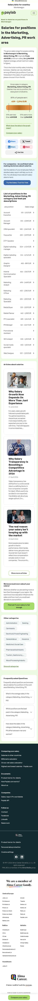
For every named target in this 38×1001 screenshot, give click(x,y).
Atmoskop (5, 917)
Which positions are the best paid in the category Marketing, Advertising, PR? (17, 712)
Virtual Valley (24, 943)
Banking (25, 623)
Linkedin (4, 819)
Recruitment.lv (7, 952)
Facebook (5, 816)
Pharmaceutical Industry (15, 650)
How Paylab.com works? (10, 782)
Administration (11, 623)
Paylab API (5, 800)
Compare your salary (19, 997)
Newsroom (5, 823)
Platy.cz (22, 911)
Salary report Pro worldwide (12, 797)
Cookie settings (7, 852)
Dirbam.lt (5, 939)
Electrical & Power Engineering (17, 634)
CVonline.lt (5, 930)
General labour (11, 639)
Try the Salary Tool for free (17, 183)
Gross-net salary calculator (11, 763)
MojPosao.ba (24, 933)
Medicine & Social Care (14, 644)
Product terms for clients (11, 778)
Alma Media (26, 868)
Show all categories (11, 666)
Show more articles (19, 573)
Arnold (22, 898)
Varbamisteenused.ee (9, 955)
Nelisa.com (5, 920)
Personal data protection (10, 847)
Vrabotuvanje (24, 936)
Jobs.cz (5, 898)
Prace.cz (5, 907)
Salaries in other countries (11, 755)
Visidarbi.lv (5, 943)
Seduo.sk (23, 907)
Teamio (22, 901)
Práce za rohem (7, 914)
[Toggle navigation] (34, 13)
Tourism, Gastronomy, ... (15, 655)
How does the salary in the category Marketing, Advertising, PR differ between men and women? (18, 729)
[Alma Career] (19, 977)
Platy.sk (22, 914)
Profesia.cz (6, 904)
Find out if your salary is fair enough (19, 606)
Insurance (25, 639)
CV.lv (4, 933)
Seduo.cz (23, 904)
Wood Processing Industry (15, 660)
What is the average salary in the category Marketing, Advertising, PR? (18, 697)
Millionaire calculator (9, 759)
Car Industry (10, 628)
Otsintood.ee (6, 946)
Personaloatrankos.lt (8, 949)
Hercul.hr (23, 939)
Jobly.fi (4, 966)
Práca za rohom (7, 911)
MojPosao (23, 930)
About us (4, 785)
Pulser (22, 946)
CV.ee (4, 936)
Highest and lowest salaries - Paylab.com (16, 766)
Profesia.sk (6, 901)
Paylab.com (23, 917)
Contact (4, 812)
